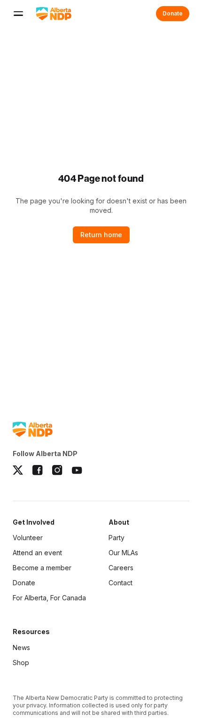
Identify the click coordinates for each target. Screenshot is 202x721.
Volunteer (28, 538)
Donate (173, 13)
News (21, 647)
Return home (101, 235)
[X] (18, 470)
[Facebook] (37, 470)
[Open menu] (18, 13)
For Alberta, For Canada (49, 598)
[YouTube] (77, 470)
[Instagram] (57, 470)
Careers (121, 568)
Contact (120, 583)
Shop (21, 663)
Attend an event (37, 553)
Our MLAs (123, 553)
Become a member (42, 568)
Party (116, 538)
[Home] (53, 13)
